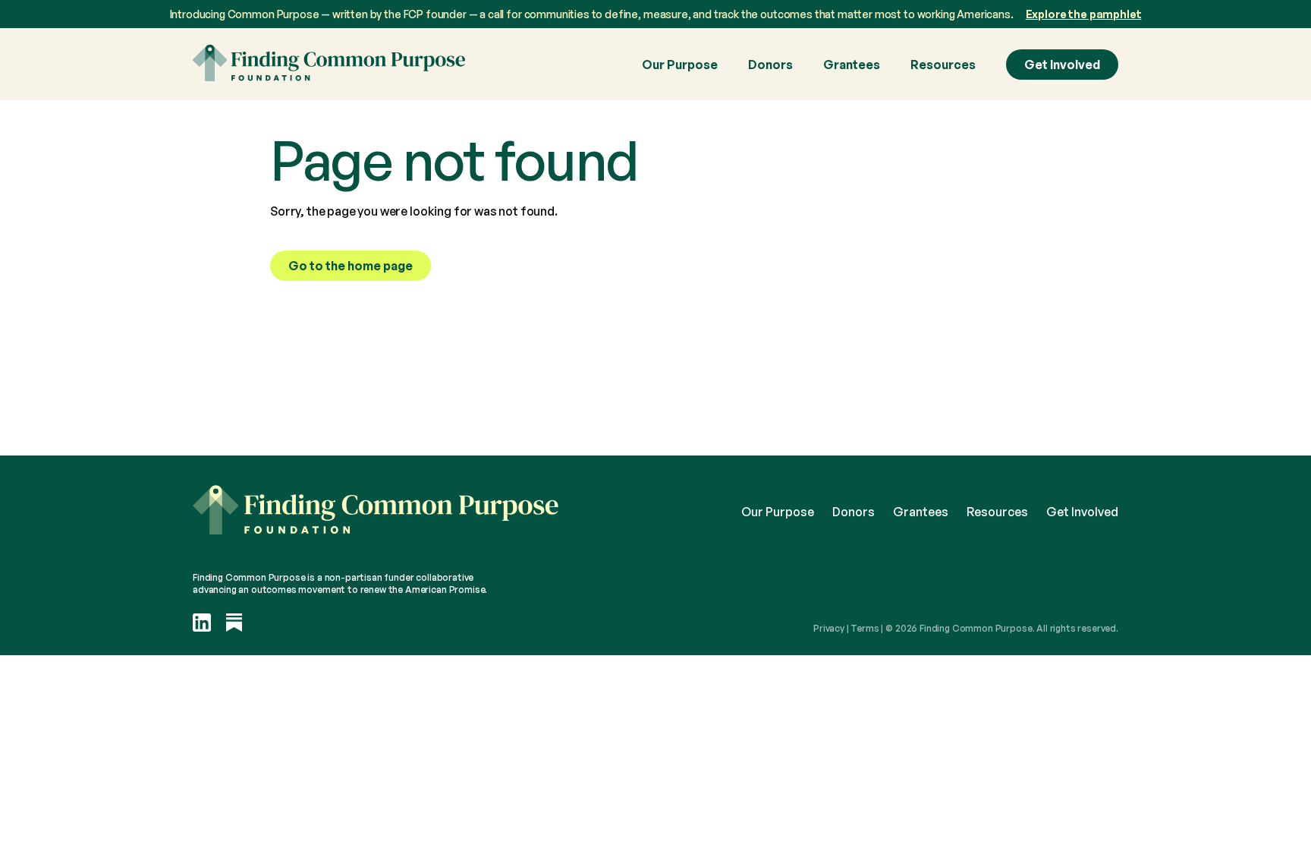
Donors (770, 64)
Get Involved (1062, 64)
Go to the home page (350, 265)
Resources (943, 64)
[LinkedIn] (202, 624)
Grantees (851, 64)
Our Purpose (680, 64)
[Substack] (234, 624)
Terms (864, 628)
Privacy (828, 628)
